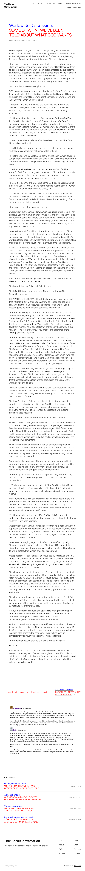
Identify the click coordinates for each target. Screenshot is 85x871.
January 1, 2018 (76, 786)
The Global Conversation (10, 5)
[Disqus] (42, 730)
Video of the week (74, 8)
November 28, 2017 (75, 820)
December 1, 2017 (75, 808)
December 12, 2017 (75, 797)
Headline (34, 40)
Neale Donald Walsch (22, 40)
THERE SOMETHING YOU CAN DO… (62, 3)
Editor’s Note (37, 3)
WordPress (77, 866)
